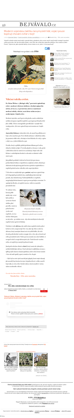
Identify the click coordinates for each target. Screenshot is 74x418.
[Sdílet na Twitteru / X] (46, 49)
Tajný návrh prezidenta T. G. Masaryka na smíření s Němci (62, 63)
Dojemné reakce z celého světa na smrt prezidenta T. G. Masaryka (63, 78)
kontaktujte (45, 393)
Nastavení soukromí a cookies (37, 406)
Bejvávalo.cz (42, 397)
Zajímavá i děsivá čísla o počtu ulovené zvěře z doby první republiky (25, 369)
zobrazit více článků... (41, 375)
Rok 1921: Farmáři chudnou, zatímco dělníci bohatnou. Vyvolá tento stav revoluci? (40, 370)
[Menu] (4, 25)
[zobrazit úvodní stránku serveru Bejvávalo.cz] (37, 26)
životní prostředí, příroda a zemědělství (28, 37)
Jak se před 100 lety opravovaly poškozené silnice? (63, 58)
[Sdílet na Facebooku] (49, 49)
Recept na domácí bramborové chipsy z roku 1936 (63, 73)
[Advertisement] (37, 10)
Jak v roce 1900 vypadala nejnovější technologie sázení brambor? (11, 369)
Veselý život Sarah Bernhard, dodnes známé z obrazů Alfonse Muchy (62, 69)
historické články (12, 37)
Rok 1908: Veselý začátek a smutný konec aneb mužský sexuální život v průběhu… (61, 54)
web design (48, 403)
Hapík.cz (65, 85)
